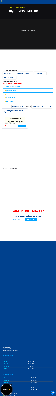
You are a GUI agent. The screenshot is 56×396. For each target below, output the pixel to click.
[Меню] (53, 2)
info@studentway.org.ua (11, 352)
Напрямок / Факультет (23, 73)
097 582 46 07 (34, 389)
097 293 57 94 (34, 377)
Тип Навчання (7, 73)
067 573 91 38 (31, 361)
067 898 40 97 (31, 366)
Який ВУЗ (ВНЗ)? (8, 77)
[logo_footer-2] (28, 294)
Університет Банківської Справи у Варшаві (13, 111)
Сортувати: (28, 106)
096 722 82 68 (34, 382)
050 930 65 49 (34, 385)
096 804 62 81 (31, 363)
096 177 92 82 (31, 368)
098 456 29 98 (31, 371)
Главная (11, 7)
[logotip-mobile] (9, 2)
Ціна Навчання (16, 106)
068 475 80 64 (34, 380)
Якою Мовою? (39, 73)
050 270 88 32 (31, 359)
